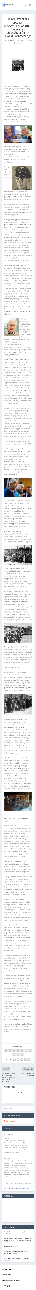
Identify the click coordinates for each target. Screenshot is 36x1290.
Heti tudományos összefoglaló (15, 1232)
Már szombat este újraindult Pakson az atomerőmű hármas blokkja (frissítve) (18, 1239)
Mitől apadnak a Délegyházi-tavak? (16, 1258)
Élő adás (10, 1121)
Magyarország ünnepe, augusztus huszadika (16, 1252)
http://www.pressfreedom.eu (19, 1188)
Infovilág (13, 40)
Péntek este (8, 1247)
